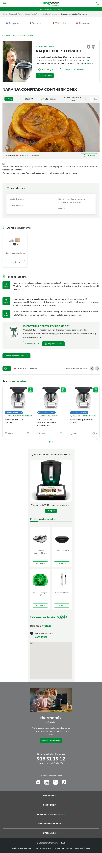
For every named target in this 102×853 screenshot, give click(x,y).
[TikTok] (64, 782)
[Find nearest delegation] (4, 4)
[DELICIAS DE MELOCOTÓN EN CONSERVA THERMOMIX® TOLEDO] (51, 400)
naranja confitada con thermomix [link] (74, 14)
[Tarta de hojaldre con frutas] (83, 400)
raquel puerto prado (33, 14)
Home (4, 14)
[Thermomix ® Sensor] (62, 580)
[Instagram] (55, 782)
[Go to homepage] (51, 3)
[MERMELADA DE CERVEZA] (18, 400)
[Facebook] (38, 782)
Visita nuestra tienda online (50, 9)
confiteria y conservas (51, 14)
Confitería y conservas (14, 412)
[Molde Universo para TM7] (40, 580)
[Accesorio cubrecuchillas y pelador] (40, 538)
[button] (98, 4)
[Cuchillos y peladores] (15, 242)
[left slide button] (4, 441)
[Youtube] (47, 782)
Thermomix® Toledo (16, 14)
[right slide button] (97, 441)
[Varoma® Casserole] (62, 538)
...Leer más (90, 63)
